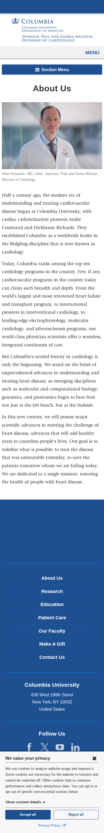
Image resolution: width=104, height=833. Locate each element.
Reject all (76, 815)
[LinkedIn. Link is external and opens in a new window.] (75, 747)
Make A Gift (52, 644)
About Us (52, 578)
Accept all (28, 815)
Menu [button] (92, 52)
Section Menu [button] (54, 69)
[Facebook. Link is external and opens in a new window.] (29, 747)
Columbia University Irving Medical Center (52, 6)
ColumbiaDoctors (52, 548)
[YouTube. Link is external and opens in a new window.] (59, 747)
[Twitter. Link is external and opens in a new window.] (44, 747)
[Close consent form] (94, 758)
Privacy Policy (50, 825)
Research (52, 591)
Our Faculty (52, 631)
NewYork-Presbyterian (52, 531)
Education (52, 604)
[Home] (52, 30)
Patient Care (52, 617)
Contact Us (52, 657)
